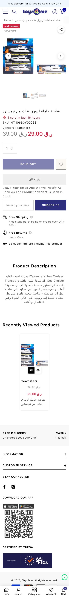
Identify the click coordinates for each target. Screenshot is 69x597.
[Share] (61, 29)
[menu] (5, 11)
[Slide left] (8, 56)
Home (7, 20)
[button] (14, 11)
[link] (6, 591)
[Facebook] (4, 486)
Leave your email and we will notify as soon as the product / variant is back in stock (33, 192)
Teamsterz (22, 127)
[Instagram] (13, 486)
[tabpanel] (34, 372)
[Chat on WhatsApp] (64, 576)
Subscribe (50, 205)
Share (61, 29)
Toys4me (27, 580)
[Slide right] (61, 56)
